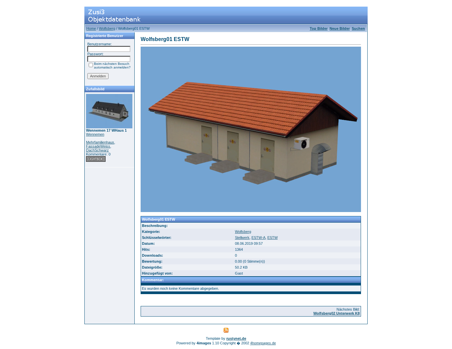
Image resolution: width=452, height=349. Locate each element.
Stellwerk (242, 238)
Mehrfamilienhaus (100, 142)
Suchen (358, 28)
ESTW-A (258, 238)
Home (91, 28)
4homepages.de (263, 343)
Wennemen (95, 134)
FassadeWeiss (98, 146)
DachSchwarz (97, 150)
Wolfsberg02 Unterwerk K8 (336, 313)
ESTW (272, 238)
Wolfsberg (107, 28)
